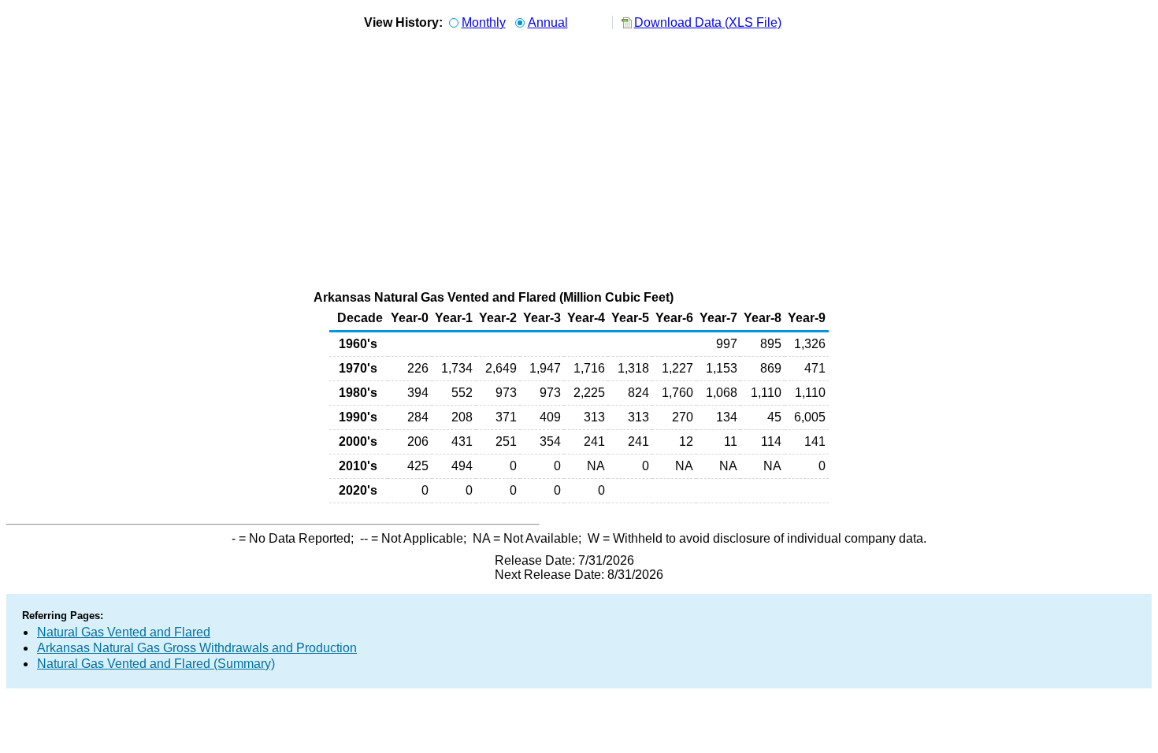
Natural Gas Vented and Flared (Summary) (156, 663)
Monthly (484, 22)
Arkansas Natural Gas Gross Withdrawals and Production (197, 648)
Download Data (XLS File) (707, 22)
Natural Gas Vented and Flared (123, 632)
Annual (548, 22)
